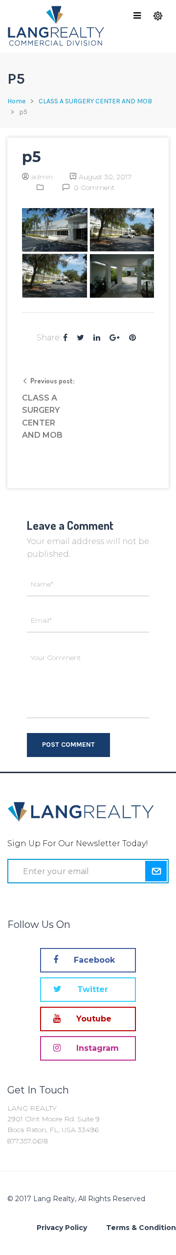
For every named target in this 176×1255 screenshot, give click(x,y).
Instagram (96, 1048)
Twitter (91, 989)
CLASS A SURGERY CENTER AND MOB (95, 101)
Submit (156, 871)
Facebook (93, 960)
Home (16, 101)
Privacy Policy (62, 1227)
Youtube (92, 1018)
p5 (31, 157)
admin (42, 176)
